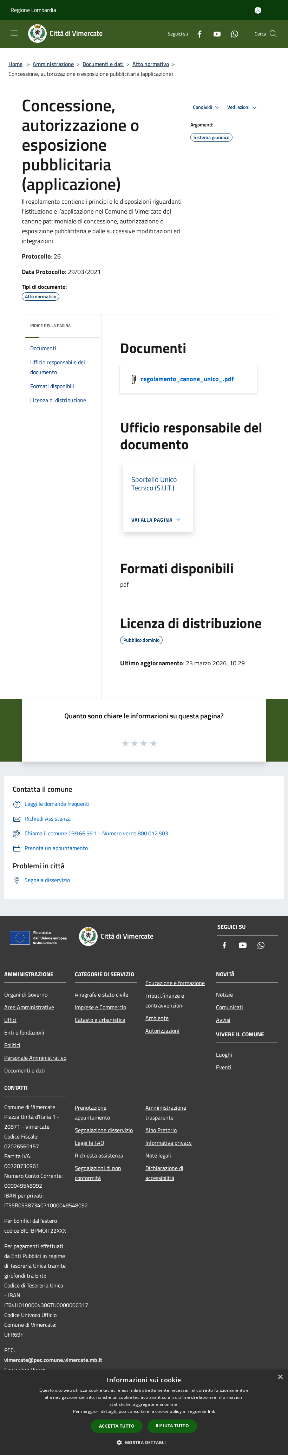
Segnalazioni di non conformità (98, 1173)
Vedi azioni (238, 107)
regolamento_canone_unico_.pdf (187, 378)
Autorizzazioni (162, 1030)
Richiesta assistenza (99, 1155)
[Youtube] (214, 33)
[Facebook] (197, 33)
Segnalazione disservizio (104, 1130)
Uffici (10, 1020)
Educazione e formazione (175, 983)
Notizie (224, 994)
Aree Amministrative (29, 1007)
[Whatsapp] (232, 33)
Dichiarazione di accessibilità (164, 1173)
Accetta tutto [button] (117, 1426)
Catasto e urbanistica (100, 1020)
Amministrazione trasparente (165, 1112)
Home (15, 64)
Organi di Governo (25, 994)
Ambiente (157, 1018)
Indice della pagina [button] (50, 325)
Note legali (158, 1155)
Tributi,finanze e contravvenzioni (164, 1000)
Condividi (203, 107)
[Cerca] (273, 34)
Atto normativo (150, 64)
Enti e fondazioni (24, 1032)
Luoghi (224, 1054)
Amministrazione (53, 64)
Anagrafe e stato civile (101, 994)
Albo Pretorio (161, 1130)
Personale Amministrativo (35, 1057)
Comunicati (229, 1007)
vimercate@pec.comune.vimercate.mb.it (53, 1360)
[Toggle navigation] (14, 33)
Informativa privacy (168, 1142)
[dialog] (144, 1412)
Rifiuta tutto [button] (172, 1426)
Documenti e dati (103, 64)
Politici (12, 1045)
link (211, 1411)
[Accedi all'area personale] (258, 10)
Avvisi (223, 1020)
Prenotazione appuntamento (92, 1112)
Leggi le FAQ (89, 1142)
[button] (144, 1442)
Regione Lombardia (33, 10)
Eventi (223, 1067)
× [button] (280, 1377)
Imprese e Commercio (100, 1007)
